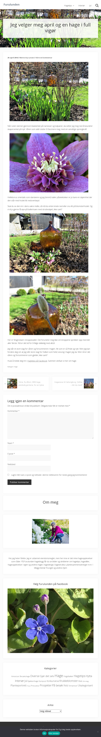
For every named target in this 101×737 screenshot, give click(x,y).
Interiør (19, 681)
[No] (98, 731)
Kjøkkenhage (33, 681)
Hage (16, 367)
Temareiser (72, 686)
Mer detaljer (54, 733)
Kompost (42, 681)
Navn (11, 443)
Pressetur (35, 685)
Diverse (34, 676)
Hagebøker (68, 676)
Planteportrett (18, 685)
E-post (11, 453)
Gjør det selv (47, 676)
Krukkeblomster (68, 681)
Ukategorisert (85, 685)
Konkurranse (53, 680)
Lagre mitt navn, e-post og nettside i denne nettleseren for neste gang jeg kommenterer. (49, 475)
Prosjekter (46, 685)
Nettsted (11, 464)
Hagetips (79, 676)
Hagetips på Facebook (37, 361)
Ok (44, 733)
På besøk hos (60, 685)
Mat (80, 681)
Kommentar (13, 411)
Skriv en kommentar (44, 58)
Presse (28, 686)
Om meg (85, 681)
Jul (26, 681)
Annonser (15, 676)
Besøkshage (25, 676)
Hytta (89, 676)
